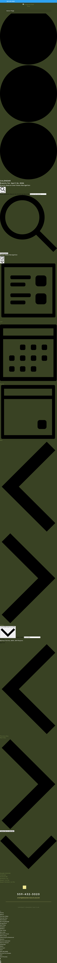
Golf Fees (3, 925)
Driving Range (4, 921)
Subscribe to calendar (7, 831)
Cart (1, 949)
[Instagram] (0, 960)
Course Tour (4, 918)
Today (2, 625)
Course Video (4, 916)
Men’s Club (3, 935)
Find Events (4, 253)
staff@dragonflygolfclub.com (28, 898)
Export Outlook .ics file (7, 882)
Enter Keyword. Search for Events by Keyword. (15, 194)
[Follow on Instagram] (28, 887)
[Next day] (28, 623)
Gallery (2, 928)
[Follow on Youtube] (32, 887)
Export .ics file (4, 880)
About (2, 914)
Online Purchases (5, 953)
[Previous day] (28, 531)
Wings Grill (3, 923)
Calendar (3, 944)
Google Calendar (5, 873)
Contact (2, 948)
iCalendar (3, 875)
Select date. (20, 637)
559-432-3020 (11, 1)
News (1, 946)
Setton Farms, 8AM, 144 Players (11, 640)
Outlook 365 (3, 876)
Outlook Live (4, 878)
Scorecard (3, 919)
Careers (2, 927)
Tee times (3, 930)
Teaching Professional (7, 937)
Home (2, 912)
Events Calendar (5, 941)
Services (2, 932)
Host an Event (4, 942)
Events (2, 939)
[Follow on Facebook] (24, 887)
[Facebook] (0, 958)
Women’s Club (4, 934)
